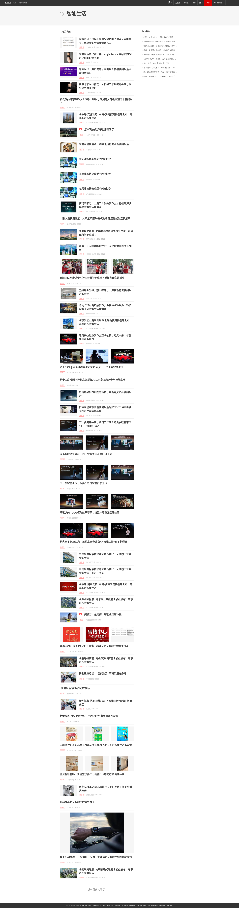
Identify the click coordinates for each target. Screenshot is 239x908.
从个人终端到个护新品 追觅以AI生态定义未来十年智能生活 (92, 379)
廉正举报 (162, 905)
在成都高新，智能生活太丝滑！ (77, 801)
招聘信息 (118, 905)
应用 (14, 3)
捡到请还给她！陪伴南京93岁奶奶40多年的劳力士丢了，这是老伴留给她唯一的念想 (161, 46)
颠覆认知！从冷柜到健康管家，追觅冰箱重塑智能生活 (90, 512)
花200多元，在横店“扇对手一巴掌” (157, 63)
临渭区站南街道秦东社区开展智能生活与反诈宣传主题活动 (92, 277)
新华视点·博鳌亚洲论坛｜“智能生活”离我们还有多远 (89, 715)
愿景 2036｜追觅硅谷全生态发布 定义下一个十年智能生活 (91, 367)
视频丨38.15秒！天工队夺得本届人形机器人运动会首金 (161, 76)
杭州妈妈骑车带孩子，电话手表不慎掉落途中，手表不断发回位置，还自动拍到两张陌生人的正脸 (161, 72)
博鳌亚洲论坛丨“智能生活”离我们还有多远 (102, 673)
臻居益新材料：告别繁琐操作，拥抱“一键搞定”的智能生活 (92, 774)
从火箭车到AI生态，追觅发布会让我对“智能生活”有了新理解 (93, 541)
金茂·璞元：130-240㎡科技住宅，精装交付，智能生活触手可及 (94, 645)
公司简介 (103, 905)
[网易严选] (186, 2)
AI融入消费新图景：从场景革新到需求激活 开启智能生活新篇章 (95, 218)
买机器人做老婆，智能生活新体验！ (104, 614)
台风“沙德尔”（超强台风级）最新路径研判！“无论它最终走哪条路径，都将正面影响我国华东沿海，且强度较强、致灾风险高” (161, 59)
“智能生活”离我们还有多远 (75, 688)
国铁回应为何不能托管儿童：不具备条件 (159, 55)
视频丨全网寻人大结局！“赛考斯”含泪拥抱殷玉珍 (161, 50)
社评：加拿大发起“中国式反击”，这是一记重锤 (161, 37)
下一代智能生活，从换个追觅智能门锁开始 (83, 483)
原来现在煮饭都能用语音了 (99, 129)
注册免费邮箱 (218, 3)
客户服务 (125, 905)
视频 (81, 135)
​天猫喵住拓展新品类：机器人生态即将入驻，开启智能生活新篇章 (96, 745)
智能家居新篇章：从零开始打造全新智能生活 (104, 144)
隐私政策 (132, 905)
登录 (208, 3)
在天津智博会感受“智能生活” (95, 159)
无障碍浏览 (23, 3)
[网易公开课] (177, 2)
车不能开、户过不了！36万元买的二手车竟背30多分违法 (161, 68)
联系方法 (110, 905)
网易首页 (8, 3)
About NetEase (93, 905)
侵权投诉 (170, 905)
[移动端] (170, 2)
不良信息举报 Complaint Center (147, 905)
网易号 (81, 47)
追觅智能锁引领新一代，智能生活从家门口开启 (86, 454)
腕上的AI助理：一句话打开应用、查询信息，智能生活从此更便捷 (96, 857)
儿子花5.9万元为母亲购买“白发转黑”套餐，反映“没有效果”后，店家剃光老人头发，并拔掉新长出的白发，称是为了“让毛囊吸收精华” (161, 42)
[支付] (194, 2)
